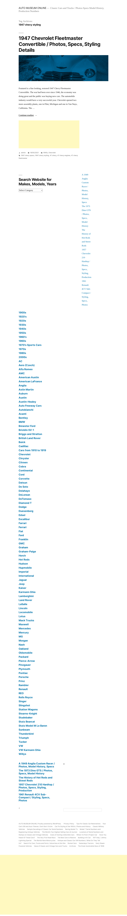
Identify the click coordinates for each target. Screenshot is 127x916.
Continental (26, 470)
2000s (23, 357)
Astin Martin (26, 389)
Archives (72, 846)
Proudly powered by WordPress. (50, 824)
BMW (22, 421)
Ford (21, 535)
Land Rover (25, 600)
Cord (22, 474)
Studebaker (26, 717)
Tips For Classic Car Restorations (88, 824)
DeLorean (24, 494)
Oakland (23, 648)
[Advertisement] (49, 134)
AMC (22, 373)
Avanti (22, 413)
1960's (23, 336)
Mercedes (25, 628)
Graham (23, 547)
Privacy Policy (69, 824)
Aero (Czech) (27, 365)
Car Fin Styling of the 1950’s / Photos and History (73, 826)
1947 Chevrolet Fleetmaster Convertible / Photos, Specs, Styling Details (59, 44)
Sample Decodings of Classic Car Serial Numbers (45, 829)
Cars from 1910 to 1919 (32, 450)
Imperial (23, 571)
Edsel (22, 515)
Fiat (21, 531)
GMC (22, 543)
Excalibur (24, 519)
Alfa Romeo (26, 369)
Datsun (23, 482)
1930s (22, 324)
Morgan (23, 640)
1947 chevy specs (27, 155)
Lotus (22, 616)
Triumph (24, 737)
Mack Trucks (26, 620)
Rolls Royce (26, 697)
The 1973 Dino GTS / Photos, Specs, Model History (36, 772)
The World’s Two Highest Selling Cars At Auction (59, 832)
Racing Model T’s (71, 829)
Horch (22, 555)
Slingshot (24, 705)
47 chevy (53, 155)
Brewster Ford (27, 426)
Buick (22, 442)
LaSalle (23, 604)
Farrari (22, 523)
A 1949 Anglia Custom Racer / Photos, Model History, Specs (37, 765)
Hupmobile (25, 567)
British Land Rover (30, 438)
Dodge (23, 506)
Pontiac (23, 673)
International (26, 575)
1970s (22, 349)
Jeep (22, 583)
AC (20, 361)
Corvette (24, 478)
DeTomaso (25, 498)
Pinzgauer (25, 664)
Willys (22, 753)
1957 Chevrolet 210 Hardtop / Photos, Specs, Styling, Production (36, 787)
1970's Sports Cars (30, 344)
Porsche (24, 677)
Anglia (22, 385)
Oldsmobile (25, 652)
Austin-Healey (27, 401)
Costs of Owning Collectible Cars (62, 835)
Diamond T (25, 502)
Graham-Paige (27, 551)
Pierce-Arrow (27, 660)
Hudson (23, 563)
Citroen (23, 462)
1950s (22, 332)
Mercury (24, 632)
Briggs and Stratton (30, 434)
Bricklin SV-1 (26, 429)
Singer (22, 701)
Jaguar (23, 579)
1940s (45, 153)
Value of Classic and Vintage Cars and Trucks (50, 846)
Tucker (23, 741)
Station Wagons (28, 709)
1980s (22, 353)
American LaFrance (30, 381)
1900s (22, 312)
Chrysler (24, 458)
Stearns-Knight (28, 713)
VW (21, 745)
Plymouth (24, 668)
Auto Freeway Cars (30, 405)
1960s (22, 340)
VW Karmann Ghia (29, 749)
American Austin (29, 377)
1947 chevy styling (42, 155)
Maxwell (24, 624)
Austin (23, 397)
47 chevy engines (63, 155)
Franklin (23, 539)
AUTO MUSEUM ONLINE (32, 7)
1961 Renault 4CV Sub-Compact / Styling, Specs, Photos (86, 293)
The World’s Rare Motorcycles (44, 840)
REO (21, 693)
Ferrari (22, 527)
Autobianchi (26, 409)
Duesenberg (26, 511)
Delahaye (24, 490)
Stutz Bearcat (27, 721)
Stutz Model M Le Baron (33, 725)
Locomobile (26, 612)
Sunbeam (24, 729)
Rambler (24, 685)
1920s (22, 320)
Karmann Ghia (27, 592)
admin (23, 153)
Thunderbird (26, 733)
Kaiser (22, 587)
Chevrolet (52, 153)
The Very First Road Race (46, 838)
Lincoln (23, 608)
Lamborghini (26, 596)
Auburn (23, 393)
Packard (23, 656)
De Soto (23, 486)
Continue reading (28, 115)
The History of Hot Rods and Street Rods (86, 238)
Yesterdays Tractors (86, 843)
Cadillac (23, 446)
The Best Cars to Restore (67, 838)
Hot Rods (24, 559)
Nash (22, 644)
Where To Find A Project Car (86, 835)
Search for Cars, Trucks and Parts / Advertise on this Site (44, 843)
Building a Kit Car (84, 838)
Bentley (23, 417)
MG (21, 636)
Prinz (22, 681)
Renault (23, 689)
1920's (23, 316)
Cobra (22, 466)
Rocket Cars (72, 843)
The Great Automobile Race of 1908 (91, 846)
